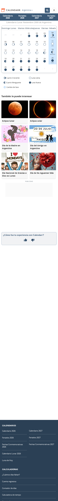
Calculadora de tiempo (11, 495)
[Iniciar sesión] (54, 10)
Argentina (26, 10)
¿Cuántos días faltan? (11, 474)
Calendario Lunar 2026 (11, 453)
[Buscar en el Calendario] (47, 10)
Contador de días (9, 488)
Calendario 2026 (8, 16)
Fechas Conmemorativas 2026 (12, 445)
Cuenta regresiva (9, 481)
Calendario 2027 (37, 16)
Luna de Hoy (7, 460)
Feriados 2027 (51, 16)
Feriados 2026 (22, 16)
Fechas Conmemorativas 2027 (41, 444)
